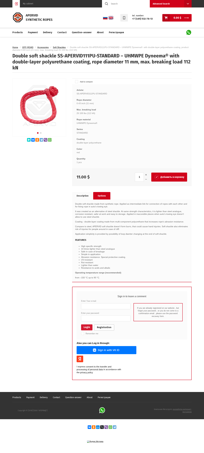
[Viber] (45, 140)
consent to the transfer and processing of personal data (94, 368)
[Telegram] (41, 140)
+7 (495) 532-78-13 (142, 18)
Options (102, 196)
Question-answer (82, 32)
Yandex (80, 359)
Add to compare (86, 82)
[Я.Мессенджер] (29, 140)
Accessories (43, 47)
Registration (104, 327)
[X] (102, 427)
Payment (33, 32)
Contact (62, 32)
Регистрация (116, 32)
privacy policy (86, 372)
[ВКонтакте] (33, 140)
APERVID (32, 15)
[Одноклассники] (37, 140)
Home (15, 47)
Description (82, 196)
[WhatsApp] (50, 140)
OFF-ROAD (27, 47)
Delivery (47, 32)
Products (17, 32)
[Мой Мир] (98, 427)
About (100, 32)
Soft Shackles (59, 47)
